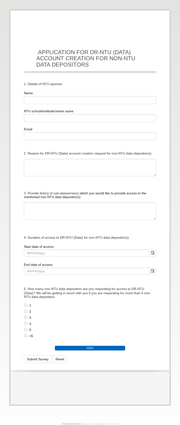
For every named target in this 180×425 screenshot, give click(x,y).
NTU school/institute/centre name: (49, 111)
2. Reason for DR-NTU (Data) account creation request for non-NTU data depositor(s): (88, 153)
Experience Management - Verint (100, 423)
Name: (29, 93)
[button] (152, 253)
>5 (31, 336)
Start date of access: (39, 246)
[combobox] (87, 253)
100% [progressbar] (90, 348)
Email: (28, 129)
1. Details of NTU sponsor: (43, 84)
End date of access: (38, 265)
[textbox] (90, 100)
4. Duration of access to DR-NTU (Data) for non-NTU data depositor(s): (77, 237)
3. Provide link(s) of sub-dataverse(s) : (85, 195)
